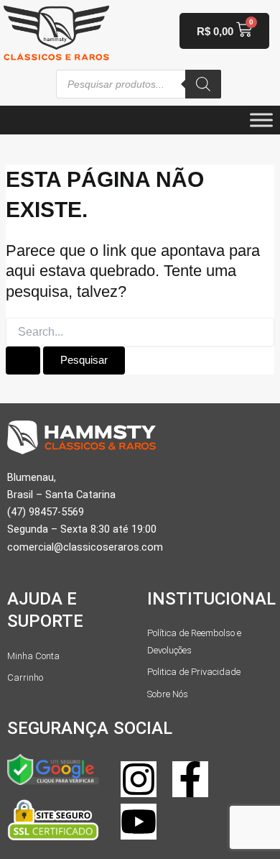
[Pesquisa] (203, 84)
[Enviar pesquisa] (23, 360)
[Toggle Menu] (261, 120)
